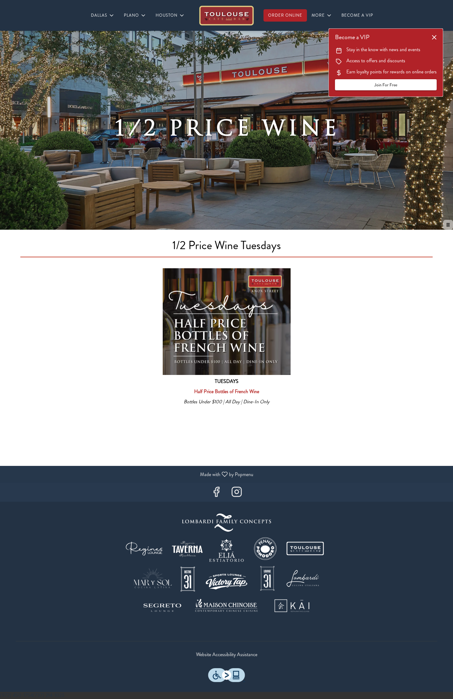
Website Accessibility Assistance (226, 654)
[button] (102, 15)
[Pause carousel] (448, 225)
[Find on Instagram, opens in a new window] (236, 494)
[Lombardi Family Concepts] (226, 565)
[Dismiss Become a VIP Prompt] (434, 37)
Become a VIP (357, 15)
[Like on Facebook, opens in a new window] (216, 494)
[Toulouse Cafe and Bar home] (226, 15)
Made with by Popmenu (129, 474)
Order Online (285, 15)
